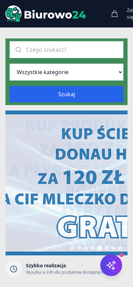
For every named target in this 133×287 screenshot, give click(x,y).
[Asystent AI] (111, 265)
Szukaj (66, 94)
